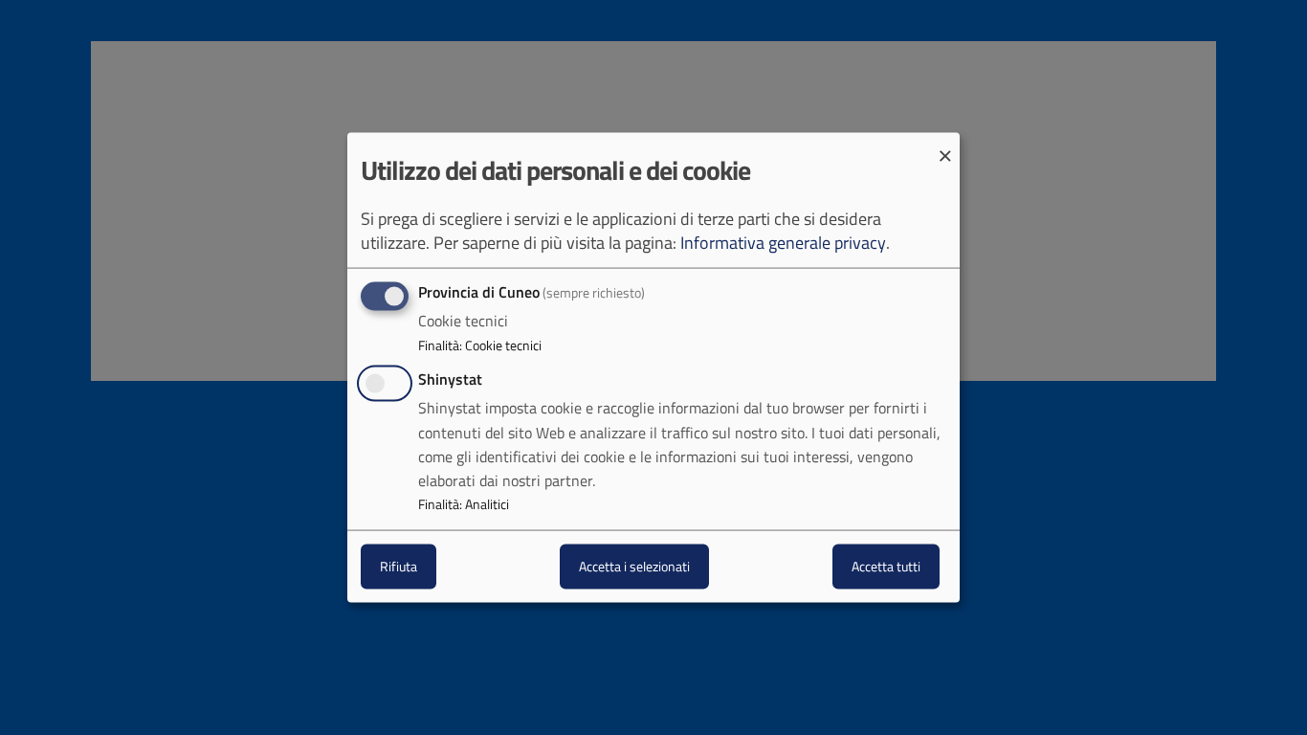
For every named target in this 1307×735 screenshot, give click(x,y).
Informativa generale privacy (783, 243)
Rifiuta (398, 566)
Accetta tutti (886, 566)
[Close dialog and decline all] (945, 145)
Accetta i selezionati (634, 566)
